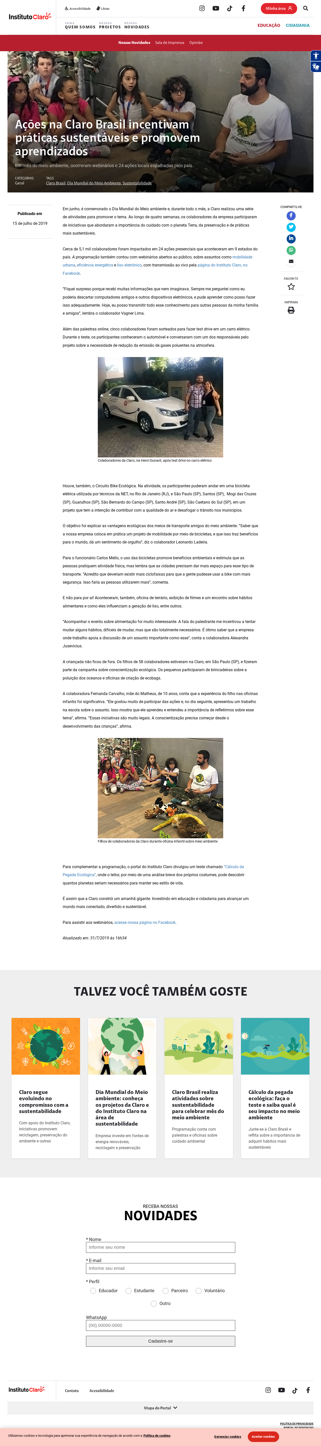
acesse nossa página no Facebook (145, 922)
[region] (160, 1437)
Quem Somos (80, 25)
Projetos (110, 25)
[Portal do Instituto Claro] (30, 17)
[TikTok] (229, 9)
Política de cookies (157, 1435)
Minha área (276, 9)
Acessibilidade (79, 9)
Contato (72, 1391)
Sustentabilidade (137, 183)
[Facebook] (243, 9)
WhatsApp (96, 1317)
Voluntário (214, 1290)
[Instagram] (202, 9)
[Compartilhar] (291, 215)
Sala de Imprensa (169, 43)
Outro (165, 1303)
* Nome (93, 1239)
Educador (108, 1290)
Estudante (144, 1290)
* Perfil (92, 1281)
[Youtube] (216, 9)
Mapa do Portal (157, 1408)
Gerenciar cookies (227, 1436)
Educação (269, 26)
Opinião (196, 43)
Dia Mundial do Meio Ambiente (94, 183)
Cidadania (298, 26)
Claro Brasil (55, 183)
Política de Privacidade (296, 1424)
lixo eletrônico (129, 265)
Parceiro (179, 1290)
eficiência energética (95, 265)
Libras (105, 9)
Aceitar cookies (263, 1436)
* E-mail (93, 1260)
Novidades (137, 25)
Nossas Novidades (134, 43)
